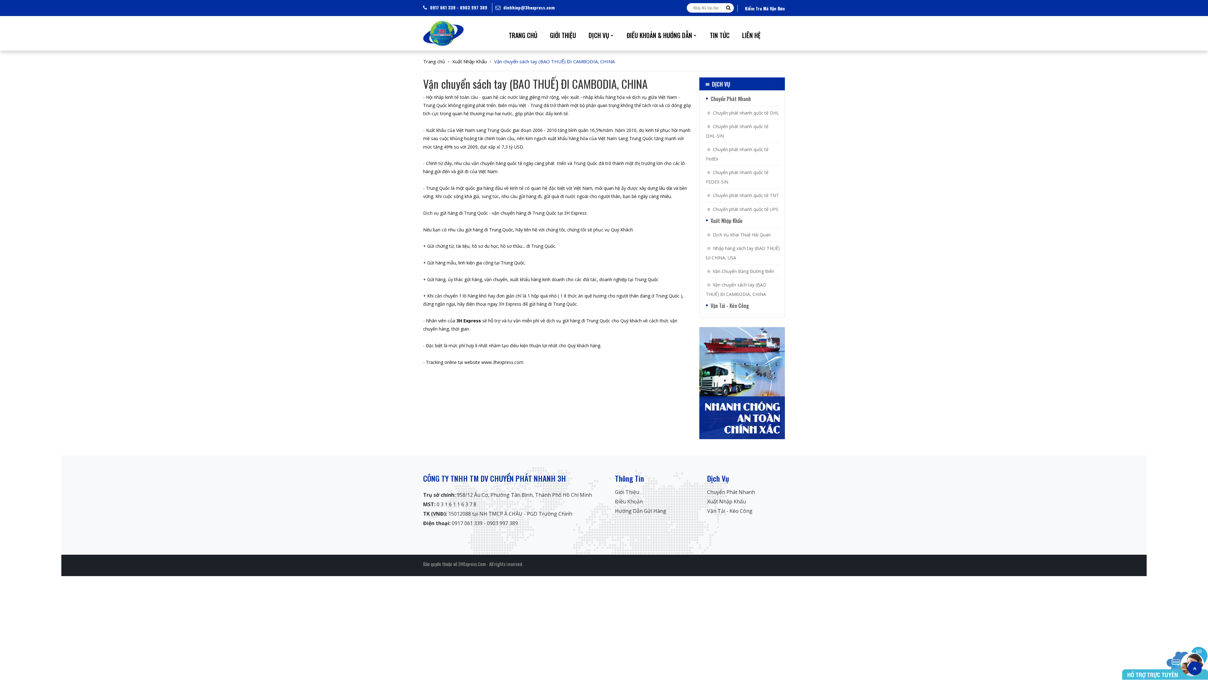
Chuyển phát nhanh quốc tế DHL (746, 113)
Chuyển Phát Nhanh (731, 99)
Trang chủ (434, 61)
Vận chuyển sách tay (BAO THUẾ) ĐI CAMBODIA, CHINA (554, 61)
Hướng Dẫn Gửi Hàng (640, 510)
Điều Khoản (629, 501)
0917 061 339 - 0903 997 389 (458, 7)
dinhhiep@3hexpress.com (528, 7)
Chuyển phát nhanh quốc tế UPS (745, 209)
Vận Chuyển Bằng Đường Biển (743, 271)
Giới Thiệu (627, 492)
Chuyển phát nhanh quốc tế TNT (746, 195)
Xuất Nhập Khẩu (469, 61)
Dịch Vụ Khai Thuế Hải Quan (742, 235)
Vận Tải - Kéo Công (730, 305)
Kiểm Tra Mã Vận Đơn (765, 8)
